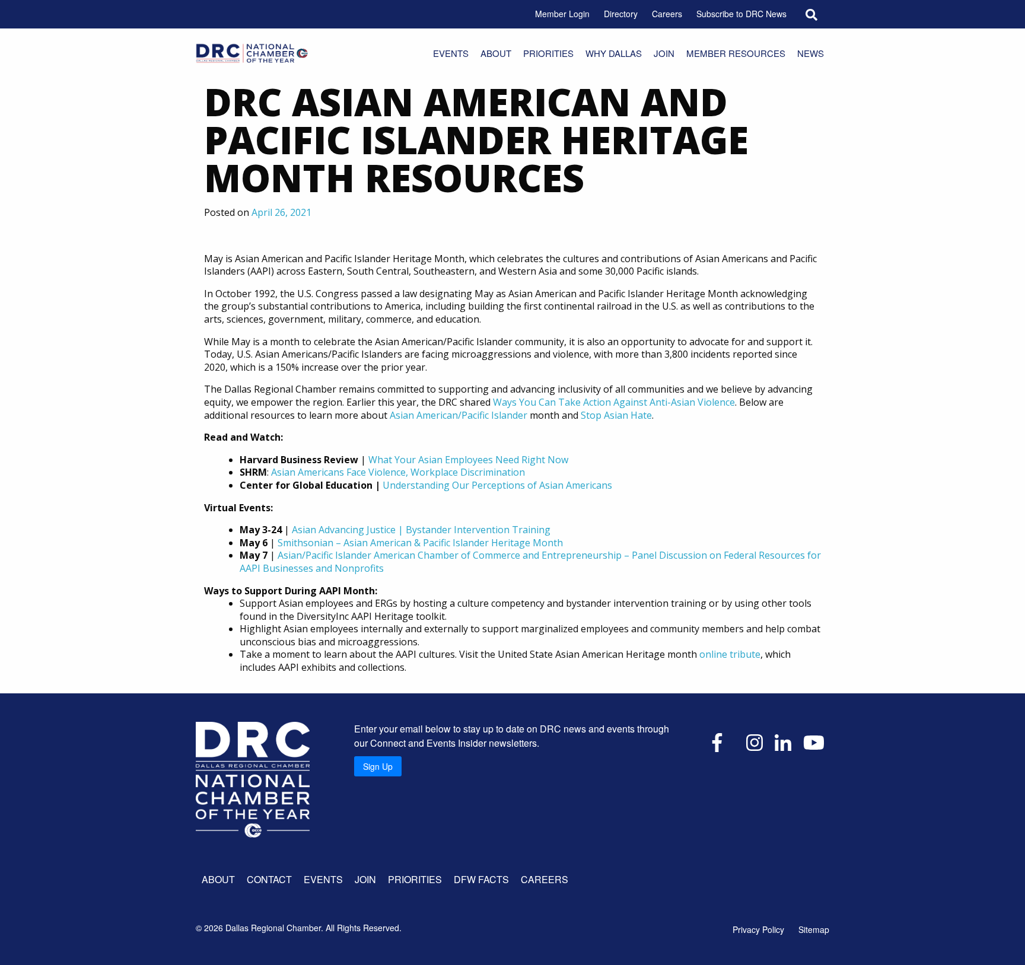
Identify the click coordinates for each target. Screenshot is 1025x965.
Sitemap (813, 929)
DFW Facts (481, 879)
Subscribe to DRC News (741, 14)
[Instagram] (754, 741)
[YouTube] (814, 741)
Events (451, 53)
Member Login (562, 14)
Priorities (548, 53)
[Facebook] (717, 741)
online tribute (729, 654)
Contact (269, 879)
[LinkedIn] (783, 741)
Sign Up (378, 766)
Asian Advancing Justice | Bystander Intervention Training (421, 529)
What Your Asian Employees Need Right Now (468, 459)
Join (664, 53)
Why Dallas (613, 53)
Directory (621, 14)
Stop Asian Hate (616, 415)
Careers (667, 14)
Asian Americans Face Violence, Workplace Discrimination (398, 472)
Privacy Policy (758, 929)
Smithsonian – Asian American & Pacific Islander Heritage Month (420, 542)
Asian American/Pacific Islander (458, 415)
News (810, 53)
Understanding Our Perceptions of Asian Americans (497, 485)
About (495, 53)
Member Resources (735, 53)
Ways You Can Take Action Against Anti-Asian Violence (614, 402)
